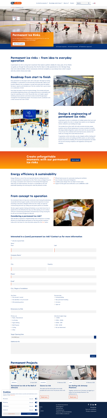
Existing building (60, 297)
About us (66, 3)
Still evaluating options (18, 302)
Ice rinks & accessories (41, 3)
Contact (72, 3)
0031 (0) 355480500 (67, 411)
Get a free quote (19, 44)
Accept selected (11, 413)
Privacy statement (91, 411)
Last (55, 245)
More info (31, 398)
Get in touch (75, 160)
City (12, 264)
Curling (14, 327)
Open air (58, 304)
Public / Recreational (17, 317)
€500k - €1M (59, 322)
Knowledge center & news (55, 3)
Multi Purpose (15, 325)
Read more (13, 395)
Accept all (29, 413)
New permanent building (62, 299)
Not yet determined (60, 327)
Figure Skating (15, 322)
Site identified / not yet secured (20, 299)
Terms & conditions (90, 409)
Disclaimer (93, 407)
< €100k (58, 317)
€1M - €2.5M (59, 325)
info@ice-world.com (64, 413)
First (12, 245)
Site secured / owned (17, 297)
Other (13, 329)
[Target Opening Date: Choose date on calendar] (95, 337)
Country (50, 264)
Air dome (58, 302)
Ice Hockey (15, 320)
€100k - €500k (59, 320)
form (43, 222)
